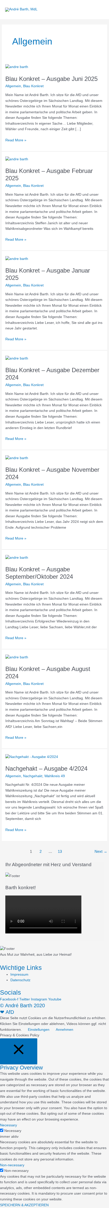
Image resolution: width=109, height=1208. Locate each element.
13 (60, 851)
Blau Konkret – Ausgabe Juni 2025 (51, 79)
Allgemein (13, 86)
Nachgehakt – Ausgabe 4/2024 (46, 768)
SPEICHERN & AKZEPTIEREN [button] (24, 1205)
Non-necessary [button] (12, 1165)
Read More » (15, 140)
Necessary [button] (8, 1125)
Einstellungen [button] (38, 1030)
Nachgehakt (32, 776)
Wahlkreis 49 (54, 776)
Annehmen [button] (64, 1030)
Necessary (12, 1131)
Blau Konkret (33, 86)
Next (101, 851)
